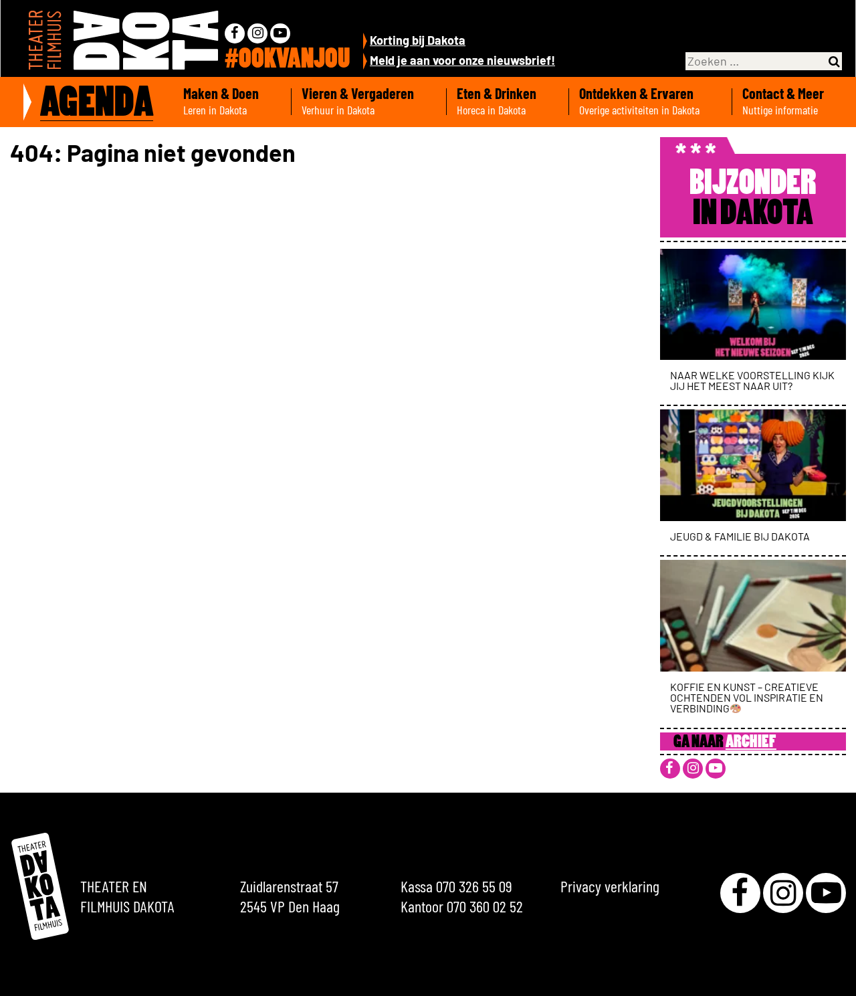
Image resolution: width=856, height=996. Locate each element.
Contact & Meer (783, 101)
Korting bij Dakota (417, 40)
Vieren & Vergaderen (358, 101)
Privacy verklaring (609, 886)
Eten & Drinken (496, 101)
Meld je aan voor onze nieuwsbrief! (462, 60)
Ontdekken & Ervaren (639, 101)
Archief (751, 742)
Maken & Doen (221, 101)
